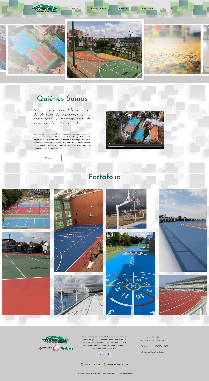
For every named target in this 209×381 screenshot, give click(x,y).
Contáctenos (146, 9)
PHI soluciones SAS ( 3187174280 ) (120, 373)
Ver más (48, 158)
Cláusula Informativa (92, 364)
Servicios (123, 9)
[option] (62, 50)
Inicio (75, 9)
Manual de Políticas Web (117, 364)
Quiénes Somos (98, 9)
